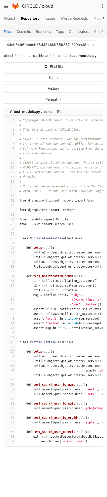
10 (12, 163)
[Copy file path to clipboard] (59, 111)
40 (12, 304)
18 (12, 200)
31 (12, 262)
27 (12, 243)
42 (12, 314)
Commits (24, 31)
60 (12, 399)
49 (12, 347)
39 (12, 299)
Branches (43, 31)
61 (12, 403)
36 (12, 285)
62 (12, 408)
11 (12, 167)
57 (12, 384)
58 (12, 389)
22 (12, 219)
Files (8, 31)
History (53, 88)
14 (12, 181)
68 (12, 436)
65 (12, 422)
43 (12, 318)
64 (12, 417)
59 (12, 394)
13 (12, 177)
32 (12, 266)
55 (12, 375)
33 (12, 271)
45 (12, 328)
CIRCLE (30, 6)
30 (12, 257)
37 (12, 290)
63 (12, 413)
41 (12, 309)
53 (12, 366)
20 (12, 210)
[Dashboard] (15, 7)
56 (12, 380)
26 (12, 238)
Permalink (53, 99)
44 (12, 323)
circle (23, 55)
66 (12, 427)
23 (12, 224)
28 (12, 247)
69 (12, 441)
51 (12, 356)
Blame (53, 77)
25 (12, 233)
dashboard (42, 55)
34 (12, 276)
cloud (47, 6)
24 (12, 229)
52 (12, 361)
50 (12, 351)
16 (12, 191)
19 (12, 205)
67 (12, 432)
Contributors (79, 31)
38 (12, 295)
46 (12, 332)
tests (60, 55)
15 (12, 186)
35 (12, 281)
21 (12, 214)
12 (12, 172)
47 (12, 337)
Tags (60, 31)
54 (12, 370)
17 (12, 196)
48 (12, 342)
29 (12, 252)
